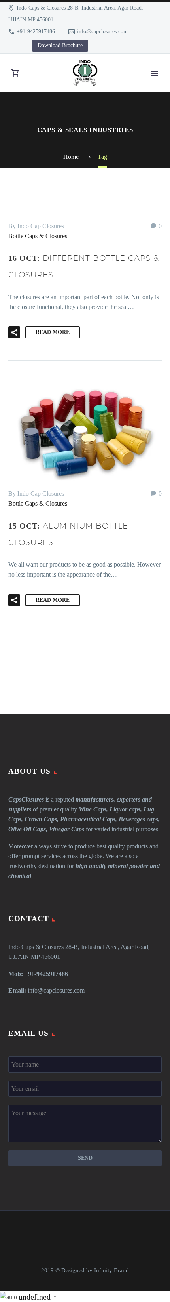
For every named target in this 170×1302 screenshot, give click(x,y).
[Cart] (15, 73)
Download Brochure (60, 45)
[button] (14, 332)
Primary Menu (154, 73)
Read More (53, 332)
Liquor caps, (126, 809)
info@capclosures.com (102, 31)
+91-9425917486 (36, 31)
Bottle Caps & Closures (37, 236)
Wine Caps (92, 809)
